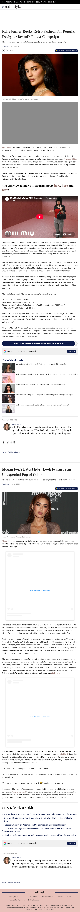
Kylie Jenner (7, 148)
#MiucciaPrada (23, 300)
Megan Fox (6, 541)
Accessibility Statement (16, 900)
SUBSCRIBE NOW (49, 2)
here (57, 185)
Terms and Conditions (64, 897)
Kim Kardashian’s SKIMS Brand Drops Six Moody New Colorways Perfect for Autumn (40, 815)
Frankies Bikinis (70, 159)
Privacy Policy (13, 897)
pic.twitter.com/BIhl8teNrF (54, 305)
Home (4, 452)
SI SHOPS (27, 2)
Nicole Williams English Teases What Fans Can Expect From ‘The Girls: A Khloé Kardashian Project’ (37, 830)
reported (19, 792)
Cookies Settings (33, 900)
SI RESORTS (18, 2)
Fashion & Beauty (14, 452)
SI (2, 2)
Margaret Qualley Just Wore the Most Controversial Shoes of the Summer (35, 825)
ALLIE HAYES (16, 424)
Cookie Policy (32, 897)
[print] (14, 442)
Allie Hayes (5, 46)
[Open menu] (3, 6)
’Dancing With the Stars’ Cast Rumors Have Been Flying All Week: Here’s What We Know (38, 820)
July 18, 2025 (30, 308)
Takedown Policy (47, 897)
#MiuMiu (26, 305)
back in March (62, 754)
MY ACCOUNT (37, 2)
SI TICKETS (8, 2)
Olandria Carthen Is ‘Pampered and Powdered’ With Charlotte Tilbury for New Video (40, 836)
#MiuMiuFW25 (36, 305)
